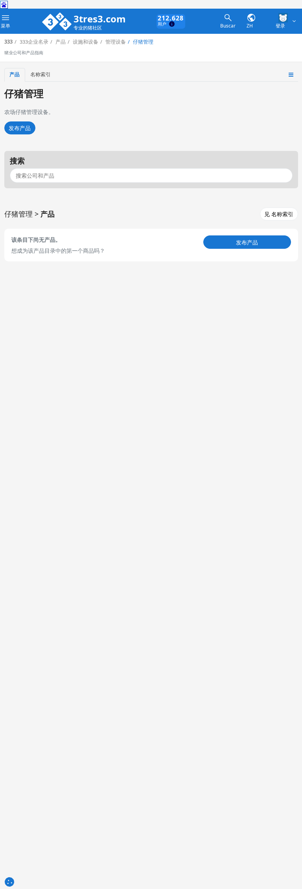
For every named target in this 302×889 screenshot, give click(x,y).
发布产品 (20, 128)
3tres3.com (100, 19)
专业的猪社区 (88, 28)
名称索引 (40, 74)
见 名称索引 (278, 214)
